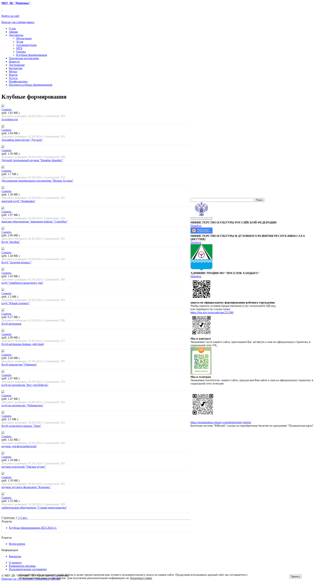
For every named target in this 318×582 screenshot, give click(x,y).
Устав (19, 41)
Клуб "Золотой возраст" (16, 262)
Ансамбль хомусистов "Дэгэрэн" (22, 139)
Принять (295, 576)
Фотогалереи (17, 543)
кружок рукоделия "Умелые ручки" (23, 466)
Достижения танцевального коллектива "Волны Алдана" (37, 180)
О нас (12, 28)
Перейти (195, 225)
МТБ (19, 48)
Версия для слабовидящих (17, 22)
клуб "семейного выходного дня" (22, 282)
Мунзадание (24, 38)
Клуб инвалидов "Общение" (19, 364)
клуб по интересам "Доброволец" (22, 405)
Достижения (16, 64)
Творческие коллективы (24, 58)
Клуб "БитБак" (10, 242)
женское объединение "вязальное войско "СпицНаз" (34, 221)
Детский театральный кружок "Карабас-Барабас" (32, 160)
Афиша (13, 31)
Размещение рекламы (22, 565)
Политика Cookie (141, 578)
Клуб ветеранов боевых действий (22, 344)
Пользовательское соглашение (28, 569)
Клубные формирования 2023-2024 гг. (33, 527)
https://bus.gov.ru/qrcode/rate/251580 (212, 312)
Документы (16, 35)
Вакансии (15, 556)
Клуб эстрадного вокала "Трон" (21, 425)
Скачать (6, 109)
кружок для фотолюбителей (18, 446)
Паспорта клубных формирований (30, 84)
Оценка (21, 51)
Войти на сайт (10, 15)
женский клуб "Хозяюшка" (18, 201)
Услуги (13, 78)
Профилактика (18, 81)
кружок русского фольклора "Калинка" (26, 487)
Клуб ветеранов (11, 323)
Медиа (13, 71)
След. (23, 517)
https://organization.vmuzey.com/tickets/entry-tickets (220, 422)
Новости (14, 61)
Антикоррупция (26, 45)
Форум (13, 74)
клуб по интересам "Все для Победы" (25, 385)
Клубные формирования (31, 55)
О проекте (15, 562)
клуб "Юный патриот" (15, 303)
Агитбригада (9, 119)
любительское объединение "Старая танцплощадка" (34, 507)
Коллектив (15, 68)
